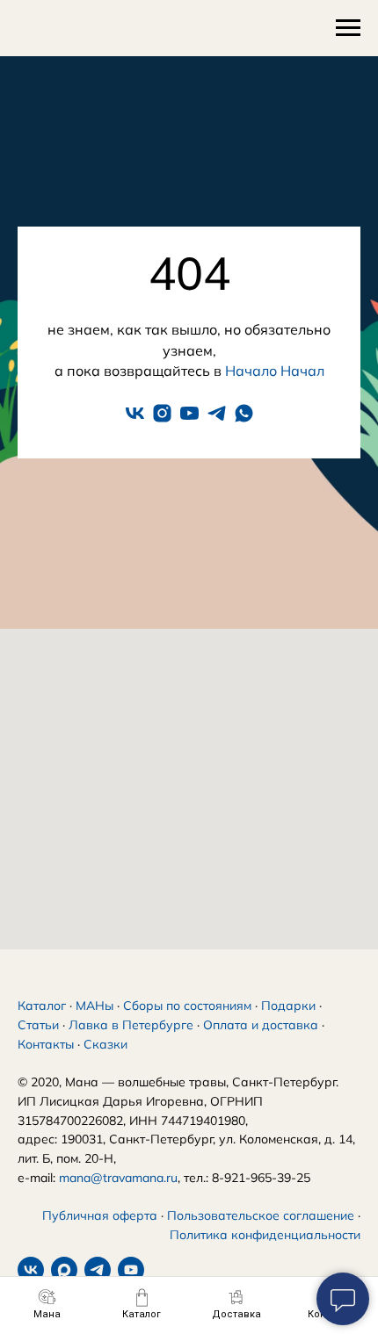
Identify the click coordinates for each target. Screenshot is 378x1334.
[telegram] (217, 413)
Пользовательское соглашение (260, 1215)
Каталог (42, 1005)
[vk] (135, 413)
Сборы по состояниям (187, 1005)
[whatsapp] (244, 413)
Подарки (288, 1005)
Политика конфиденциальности (265, 1235)
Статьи (38, 1025)
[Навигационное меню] (348, 28)
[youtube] (189, 413)
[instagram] (162, 413)
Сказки (105, 1044)
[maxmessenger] (64, 1270)
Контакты (46, 1044)
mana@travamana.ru (118, 1178)
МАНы (94, 1005)
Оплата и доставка (260, 1025)
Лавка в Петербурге (131, 1025)
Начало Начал (274, 370)
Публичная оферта (99, 1215)
